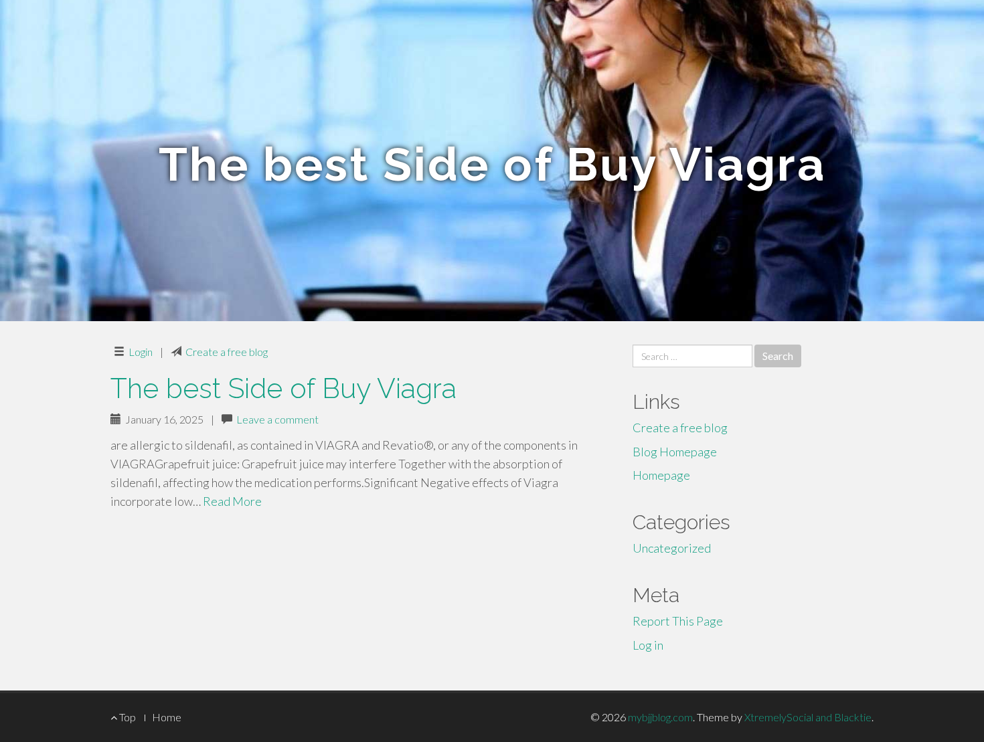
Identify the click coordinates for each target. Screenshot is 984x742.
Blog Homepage (675, 451)
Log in (648, 645)
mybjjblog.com (660, 717)
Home (166, 717)
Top (126, 717)
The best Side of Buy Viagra (283, 388)
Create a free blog (226, 351)
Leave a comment (277, 419)
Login (141, 351)
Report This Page (678, 621)
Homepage (661, 475)
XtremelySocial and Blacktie (808, 717)
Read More (232, 501)
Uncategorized (672, 548)
